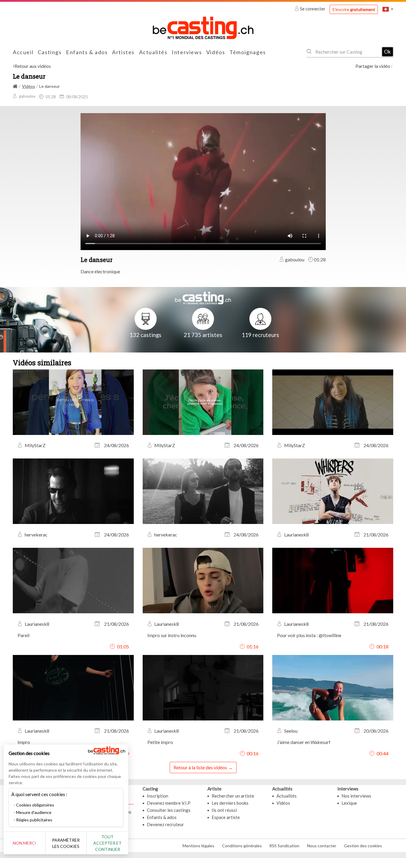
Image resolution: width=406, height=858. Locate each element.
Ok (387, 51)
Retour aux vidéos (33, 66)
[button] (388, 9)
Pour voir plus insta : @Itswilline (309, 635)
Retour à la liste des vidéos (200, 767)
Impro (24, 742)
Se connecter (312, 8)
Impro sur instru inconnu (171, 635)
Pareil (23, 635)
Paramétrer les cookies (66, 843)
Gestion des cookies (363, 845)
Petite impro (160, 742)
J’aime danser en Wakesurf (304, 742)
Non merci (24, 842)
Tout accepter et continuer (107, 843)
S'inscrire (353, 9)
